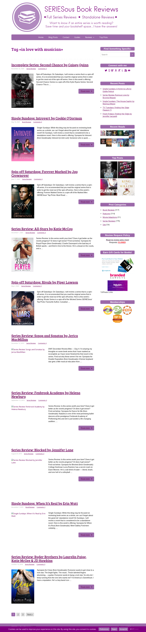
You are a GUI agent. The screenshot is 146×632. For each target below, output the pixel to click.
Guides (77, 37)
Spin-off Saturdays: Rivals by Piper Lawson (44, 282)
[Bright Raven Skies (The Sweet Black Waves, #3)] (109, 142)
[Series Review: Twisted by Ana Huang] (108, 169)
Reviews (88, 37)
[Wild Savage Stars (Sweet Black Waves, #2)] (126, 142)
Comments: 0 (42, 69)
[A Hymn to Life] (114, 141)
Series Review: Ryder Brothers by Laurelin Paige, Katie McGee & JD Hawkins (49, 558)
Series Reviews (31, 69)
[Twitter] (105, 70)
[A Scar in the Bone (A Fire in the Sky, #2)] (132, 134)
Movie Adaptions (110, 217)
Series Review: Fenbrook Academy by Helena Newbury (45, 394)
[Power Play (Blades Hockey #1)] (103, 133)
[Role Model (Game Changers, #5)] (120, 142)
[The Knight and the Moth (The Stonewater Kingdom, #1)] (109, 133)
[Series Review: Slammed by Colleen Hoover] (108, 187)
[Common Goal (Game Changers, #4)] (132, 142)
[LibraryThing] (122, 70)
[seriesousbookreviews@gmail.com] (129, 70)
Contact (66, 37)
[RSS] (125, 70)
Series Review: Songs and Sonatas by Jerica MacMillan (44, 337)
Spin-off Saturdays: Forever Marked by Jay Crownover (44, 173)
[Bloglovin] (112, 70)
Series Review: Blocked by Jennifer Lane (42, 450)
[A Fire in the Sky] (103, 141)
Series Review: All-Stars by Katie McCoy (42, 228)
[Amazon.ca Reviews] (119, 70)
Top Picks (103, 37)
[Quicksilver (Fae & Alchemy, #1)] (126, 133)
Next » (30, 614)
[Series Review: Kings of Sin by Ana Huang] (126, 187)
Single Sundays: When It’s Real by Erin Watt (44, 503)
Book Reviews (26, 122)
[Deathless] (120, 133)
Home (40, 37)
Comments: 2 (41, 507)
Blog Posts (53, 37)
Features (106, 213)
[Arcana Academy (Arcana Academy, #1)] (114, 133)
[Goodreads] (109, 70)
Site (104, 224)
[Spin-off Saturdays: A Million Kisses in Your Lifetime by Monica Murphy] (126, 169)
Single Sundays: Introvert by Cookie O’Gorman (46, 118)
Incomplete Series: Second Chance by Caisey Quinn (50, 65)
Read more (85, 91)
